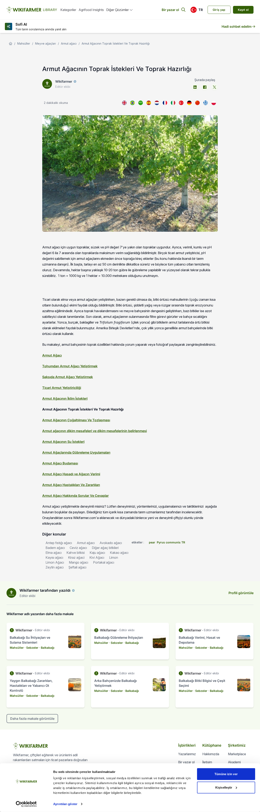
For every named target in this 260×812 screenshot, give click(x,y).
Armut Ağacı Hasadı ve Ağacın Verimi (71, 474)
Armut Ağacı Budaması (60, 463)
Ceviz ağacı (78, 548)
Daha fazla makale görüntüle (32, 719)
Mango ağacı (78, 562)
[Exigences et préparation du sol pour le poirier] (164, 102)
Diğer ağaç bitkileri (105, 548)
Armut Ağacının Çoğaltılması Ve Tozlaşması (76, 420)
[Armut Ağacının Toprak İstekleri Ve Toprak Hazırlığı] (181, 102)
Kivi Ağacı (96, 557)
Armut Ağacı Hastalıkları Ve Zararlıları (71, 485)
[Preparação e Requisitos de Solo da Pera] (132, 102)
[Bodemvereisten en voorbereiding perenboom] (156, 102)
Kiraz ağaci (76, 557)
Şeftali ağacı (77, 567)
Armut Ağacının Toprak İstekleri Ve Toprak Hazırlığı (116, 43)
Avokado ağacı (111, 543)
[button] (196, 10)
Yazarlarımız (187, 754)
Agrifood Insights (91, 10)
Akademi (234, 762)
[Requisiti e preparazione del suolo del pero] (173, 102)
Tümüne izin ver (226, 774)
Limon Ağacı (55, 562)
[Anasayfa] (10, 44)
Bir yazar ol (170, 10)
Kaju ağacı (97, 553)
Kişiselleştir (223, 787)
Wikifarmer (63, 81)
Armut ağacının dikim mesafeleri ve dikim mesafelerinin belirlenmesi (94, 431)
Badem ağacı (55, 548)
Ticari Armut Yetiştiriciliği (61, 388)
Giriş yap (219, 9)
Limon (113, 557)
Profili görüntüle (241, 593)
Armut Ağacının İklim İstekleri (65, 398)
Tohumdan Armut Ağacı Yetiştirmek (70, 366)
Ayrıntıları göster (65, 804)
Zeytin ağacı (55, 567)
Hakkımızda (210, 754)
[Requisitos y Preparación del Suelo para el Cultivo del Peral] (148, 102)
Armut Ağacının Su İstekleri (63, 442)
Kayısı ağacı (54, 557)
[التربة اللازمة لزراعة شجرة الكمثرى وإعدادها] (140, 102)
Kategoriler (68, 10)
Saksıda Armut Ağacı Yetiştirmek (67, 377)
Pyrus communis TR (171, 542)
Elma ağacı (54, 553)
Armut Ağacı (52, 355)
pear (152, 542)
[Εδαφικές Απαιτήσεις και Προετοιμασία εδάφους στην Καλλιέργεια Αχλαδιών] (205, 102)
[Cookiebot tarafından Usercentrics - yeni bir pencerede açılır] (26, 804)
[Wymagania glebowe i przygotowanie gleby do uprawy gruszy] (213, 102)
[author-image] (11, 593)
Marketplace (237, 754)
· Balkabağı (46, 647)
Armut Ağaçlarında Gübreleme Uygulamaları (76, 452)
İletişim (207, 762)
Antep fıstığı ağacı (59, 543)
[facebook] (205, 87)
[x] (214, 87)
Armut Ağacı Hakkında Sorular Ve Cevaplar (75, 496)
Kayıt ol (243, 9)
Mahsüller (23, 43)
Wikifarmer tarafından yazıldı (45, 590)
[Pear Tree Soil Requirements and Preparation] (124, 102)
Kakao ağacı (119, 553)
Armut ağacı (69, 43)
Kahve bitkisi (75, 553)
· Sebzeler (31, 647)
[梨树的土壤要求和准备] (197, 102)
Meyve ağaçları (45, 43)
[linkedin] (195, 87)
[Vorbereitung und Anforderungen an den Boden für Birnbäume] (189, 102)
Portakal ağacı (103, 562)
